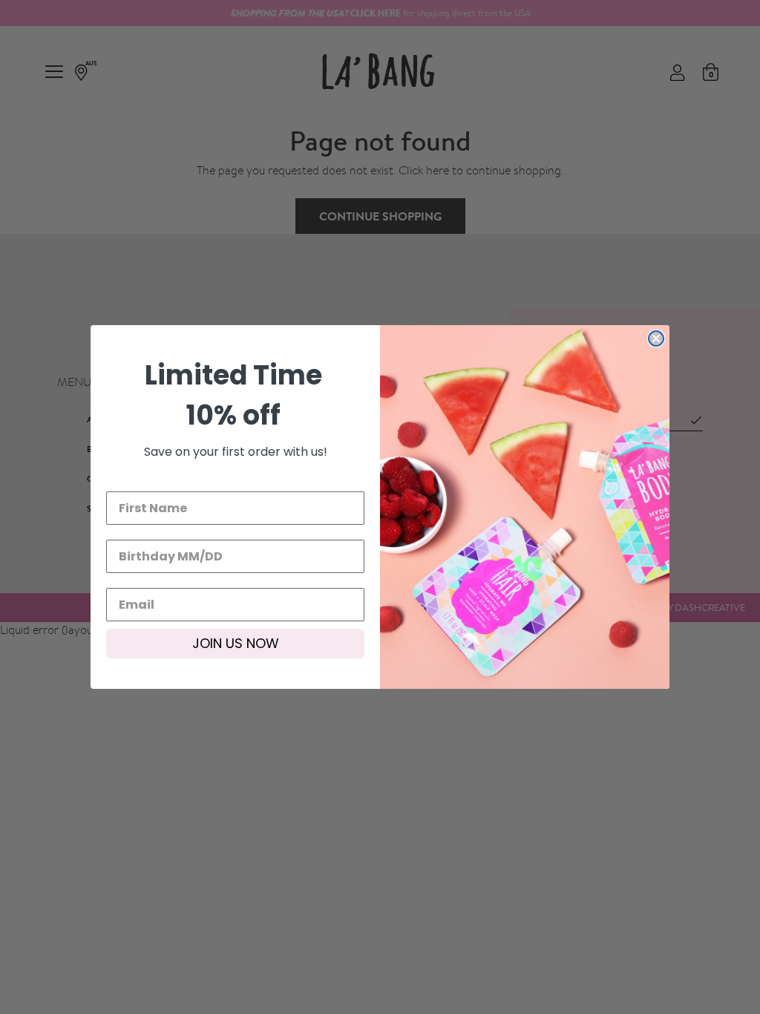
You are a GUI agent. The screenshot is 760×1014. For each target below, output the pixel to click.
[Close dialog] (656, 338)
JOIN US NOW (235, 643)
